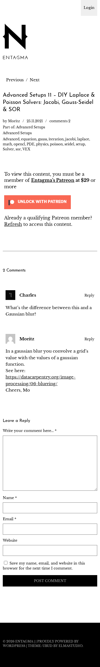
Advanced (11, 139)
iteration (56, 139)
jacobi (70, 139)
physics (42, 144)
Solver (8, 149)
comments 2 (59, 121)
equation (28, 139)
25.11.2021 (35, 121)
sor (18, 149)
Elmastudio (70, 646)
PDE (30, 144)
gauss (42, 139)
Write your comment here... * (30, 430)
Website (10, 540)
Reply (89, 295)
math (7, 144)
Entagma (24, 641)
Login (89, 7)
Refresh (13, 224)
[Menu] (10, 7)
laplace (83, 139)
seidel (69, 144)
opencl (19, 144)
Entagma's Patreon (52, 180)
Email (9, 519)
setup (80, 144)
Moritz (14, 121)
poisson (56, 144)
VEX (26, 149)
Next (34, 79)
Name (10, 497)
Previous (15, 79)
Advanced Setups (30, 127)
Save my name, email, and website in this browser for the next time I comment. (44, 566)
